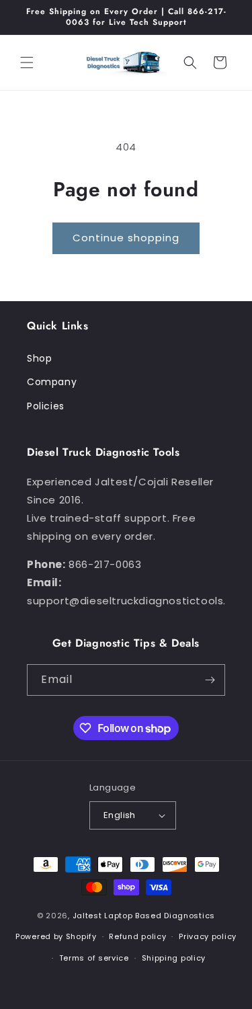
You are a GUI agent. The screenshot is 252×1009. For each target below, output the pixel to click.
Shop (39, 358)
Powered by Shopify (56, 936)
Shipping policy (174, 958)
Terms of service (94, 958)
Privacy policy (208, 936)
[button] (27, 62)
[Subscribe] (209, 680)
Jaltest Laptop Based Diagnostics (144, 915)
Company (52, 382)
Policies (46, 406)
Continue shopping (126, 238)
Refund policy (137, 936)
